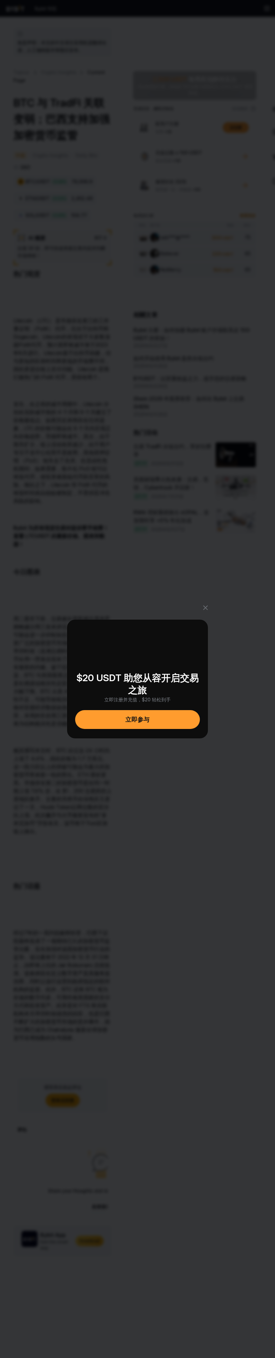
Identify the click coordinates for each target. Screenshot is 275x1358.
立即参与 (137, 719)
